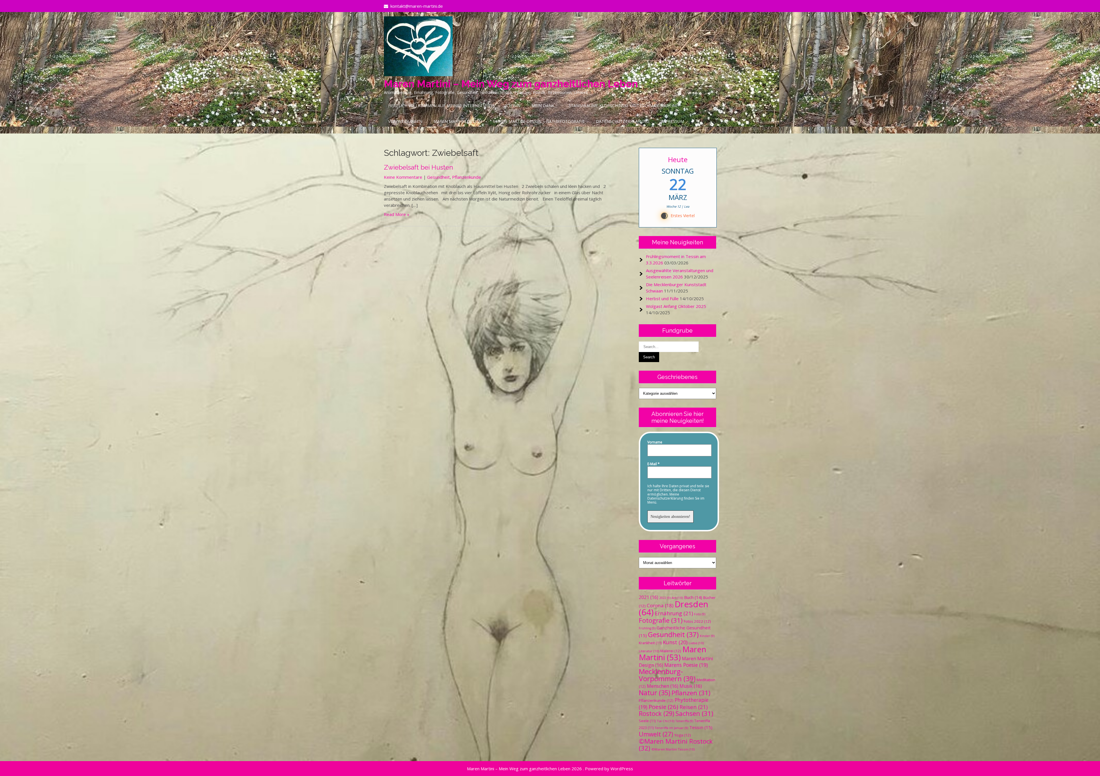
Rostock (656, 713)
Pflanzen (690, 692)
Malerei (670, 650)
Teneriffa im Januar (671, 728)
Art (677, 598)
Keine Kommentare (403, 177)
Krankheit (650, 643)
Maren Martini (672, 653)
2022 (665, 598)
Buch (693, 597)
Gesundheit (438, 177)
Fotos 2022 (697, 621)
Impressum (672, 121)
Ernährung (674, 613)
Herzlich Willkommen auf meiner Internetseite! (441, 105)
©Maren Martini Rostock (676, 745)
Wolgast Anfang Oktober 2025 (676, 306)
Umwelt (656, 734)
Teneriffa (684, 721)
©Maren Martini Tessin (673, 749)
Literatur (649, 651)
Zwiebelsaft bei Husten (418, 167)
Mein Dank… (544, 105)
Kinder (707, 636)
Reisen (693, 706)
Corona (660, 605)
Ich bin (512, 105)
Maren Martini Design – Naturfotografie (539, 121)
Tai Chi (665, 721)
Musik (690, 686)
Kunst (675, 642)
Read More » (396, 214)
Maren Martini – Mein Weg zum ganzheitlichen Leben (511, 84)
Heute (678, 159)
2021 (648, 597)
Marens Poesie (686, 664)
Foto (699, 614)
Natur (654, 692)
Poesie (663, 707)
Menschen (662, 686)
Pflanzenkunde (466, 177)
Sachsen (694, 713)
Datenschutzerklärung (622, 121)
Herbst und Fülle (662, 298)
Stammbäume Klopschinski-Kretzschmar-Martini (623, 105)
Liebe (696, 643)
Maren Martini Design (457, 121)
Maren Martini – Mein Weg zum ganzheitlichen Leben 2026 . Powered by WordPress (550, 768)
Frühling (647, 628)
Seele (647, 720)
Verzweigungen (405, 121)
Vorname (654, 442)
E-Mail (653, 464)
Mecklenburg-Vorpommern (667, 675)
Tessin (700, 727)
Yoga (682, 735)
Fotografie (661, 620)
